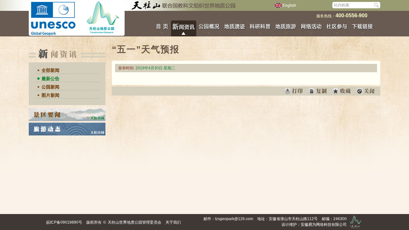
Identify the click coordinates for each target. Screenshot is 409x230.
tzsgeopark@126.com (234, 219)
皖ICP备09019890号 (64, 222)
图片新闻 (50, 95)
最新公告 (50, 78)
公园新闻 (50, 86)
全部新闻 (50, 70)
